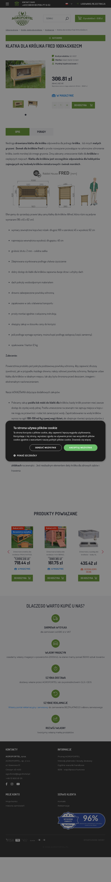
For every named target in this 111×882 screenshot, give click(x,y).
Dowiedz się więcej (81, 439)
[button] (25, 455)
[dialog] (55, 441)
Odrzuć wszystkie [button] (45, 447)
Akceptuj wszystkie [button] (80, 447)
